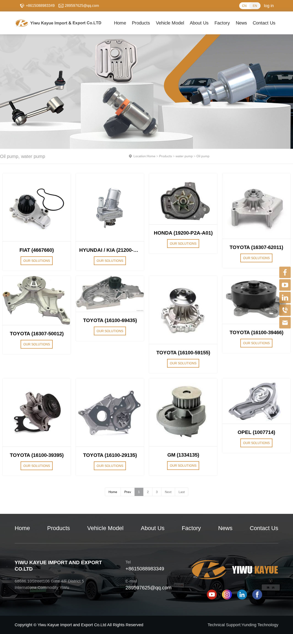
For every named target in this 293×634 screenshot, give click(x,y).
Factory (191, 528)
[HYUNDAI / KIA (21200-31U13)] (110, 207)
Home (151, 156)
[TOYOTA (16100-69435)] (110, 294)
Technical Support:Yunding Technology (243, 625)
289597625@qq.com (148, 588)
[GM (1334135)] (183, 412)
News (225, 528)
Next (168, 492)
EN (255, 6)
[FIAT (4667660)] (37, 207)
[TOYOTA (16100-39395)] (37, 412)
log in (269, 5)
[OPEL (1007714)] (256, 401)
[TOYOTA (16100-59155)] (183, 310)
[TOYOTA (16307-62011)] (256, 206)
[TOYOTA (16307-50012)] (37, 300)
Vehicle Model (105, 528)
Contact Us (264, 528)
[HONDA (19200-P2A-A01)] (183, 198)
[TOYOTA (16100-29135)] (110, 412)
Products (165, 156)
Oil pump (202, 156)
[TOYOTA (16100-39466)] (256, 300)
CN (244, 6)
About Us (153, 528)
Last (182, 492)
